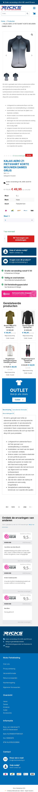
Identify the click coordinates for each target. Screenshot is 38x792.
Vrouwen (13, 176)
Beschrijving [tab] (7, 409)
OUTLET (19, 390)
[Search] (27, 13)
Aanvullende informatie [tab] (19, 409)
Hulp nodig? (15, 765)
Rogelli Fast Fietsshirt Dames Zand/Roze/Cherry (10, 361)
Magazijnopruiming (10, 335)
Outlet (7, 338)
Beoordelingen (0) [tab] (8, 413)
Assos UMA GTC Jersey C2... (10, 326)
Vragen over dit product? (20, 260)
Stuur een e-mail (16, 758)
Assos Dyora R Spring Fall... (28, 326)
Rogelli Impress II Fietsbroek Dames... (28, 360)
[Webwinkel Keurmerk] (19, 293)
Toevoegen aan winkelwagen (21, 239)
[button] (32, 35)
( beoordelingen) (19, 156)
